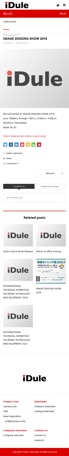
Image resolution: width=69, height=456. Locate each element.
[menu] (58, 5)
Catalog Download (44, 411)
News (6, 29)
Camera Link (10, 406)
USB (5, 411)
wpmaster (17, 153)
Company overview (13, 435)
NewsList (39, 440)
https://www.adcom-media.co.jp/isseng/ (24, 136)
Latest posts (9, 21)
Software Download (44, 406)
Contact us (40, 435)
